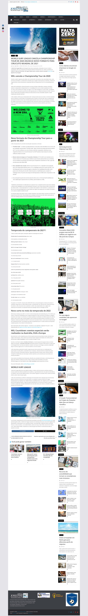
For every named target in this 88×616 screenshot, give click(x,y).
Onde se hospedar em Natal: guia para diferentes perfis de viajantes (66, 541)
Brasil (15, 16)
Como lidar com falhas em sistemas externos (71, 374)
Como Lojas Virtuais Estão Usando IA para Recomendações (71, 354)
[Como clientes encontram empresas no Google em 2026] (68, 56)
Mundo (27, 16)
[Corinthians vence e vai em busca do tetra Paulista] (17, 445)
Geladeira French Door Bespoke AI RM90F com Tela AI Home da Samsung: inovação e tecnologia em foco (71, 276)
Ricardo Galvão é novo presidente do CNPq (71, 442)
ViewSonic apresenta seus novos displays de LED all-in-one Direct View (44, 437)
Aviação (24, 19)
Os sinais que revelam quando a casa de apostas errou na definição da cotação (71, 172)
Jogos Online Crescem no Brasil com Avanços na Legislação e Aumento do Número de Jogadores (72, 197)
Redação (13, 66)
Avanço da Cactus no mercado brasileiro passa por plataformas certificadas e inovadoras (72, 180)
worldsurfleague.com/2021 (29, 363)
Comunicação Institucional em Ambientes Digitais (70, 368)
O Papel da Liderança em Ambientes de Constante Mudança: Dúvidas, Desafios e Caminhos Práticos (72, 115)
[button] (17, 17)
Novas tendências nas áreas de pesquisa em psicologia (71, 427)
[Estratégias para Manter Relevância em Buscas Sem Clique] (62, 333)
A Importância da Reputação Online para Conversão (71, 346)
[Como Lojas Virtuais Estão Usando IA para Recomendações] (62, 354)
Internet (61, 312)
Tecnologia (16, 19)
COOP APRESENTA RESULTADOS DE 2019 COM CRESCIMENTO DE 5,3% (21, 437)
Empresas (42, 16)
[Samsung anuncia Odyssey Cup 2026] (68, 137)
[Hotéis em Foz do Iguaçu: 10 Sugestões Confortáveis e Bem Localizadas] (62, 566)
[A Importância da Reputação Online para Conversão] (62, 347)
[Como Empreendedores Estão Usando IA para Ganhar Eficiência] (62, 123)
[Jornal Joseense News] (11, 19)
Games (61, 144)
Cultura (62, 19)
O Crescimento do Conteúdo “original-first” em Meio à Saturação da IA (72, 259)
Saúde (55, 19)
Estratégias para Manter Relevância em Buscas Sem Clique (72, 332)
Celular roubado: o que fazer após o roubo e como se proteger (71, 499)
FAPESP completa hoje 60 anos (72, 448)
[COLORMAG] (19, 593)
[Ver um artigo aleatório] (76, 19)
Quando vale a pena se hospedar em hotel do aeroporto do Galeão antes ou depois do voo (71, 580)
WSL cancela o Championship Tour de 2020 (35, 66)
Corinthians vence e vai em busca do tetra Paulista (16, 455)
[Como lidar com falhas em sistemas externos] (62, 375)
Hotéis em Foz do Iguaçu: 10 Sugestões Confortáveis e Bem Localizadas (72, 566)
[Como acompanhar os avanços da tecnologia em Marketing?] (62, 268)
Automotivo (32, 19)
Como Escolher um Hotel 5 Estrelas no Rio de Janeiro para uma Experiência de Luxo (72, 557)
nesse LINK (50, 71)
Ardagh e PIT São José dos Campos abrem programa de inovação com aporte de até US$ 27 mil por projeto (71, 251)
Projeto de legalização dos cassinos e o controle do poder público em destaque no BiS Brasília (72, 188)
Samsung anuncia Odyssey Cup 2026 (65, 148)
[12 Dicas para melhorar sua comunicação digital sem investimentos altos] (62, 361)
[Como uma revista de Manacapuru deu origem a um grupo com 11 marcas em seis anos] (62, 96)
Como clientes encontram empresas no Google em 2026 (68, 68)
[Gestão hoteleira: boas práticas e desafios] (62, 574)
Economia (35, 16)
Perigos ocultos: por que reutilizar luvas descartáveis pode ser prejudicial (72, 419)
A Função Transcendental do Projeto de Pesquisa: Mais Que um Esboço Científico (68, 401)
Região (21, 16)
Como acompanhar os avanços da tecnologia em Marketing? (71, 267)
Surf (16, 55)
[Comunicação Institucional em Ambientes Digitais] (62, 368)
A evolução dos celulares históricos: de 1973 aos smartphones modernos (72, 492)
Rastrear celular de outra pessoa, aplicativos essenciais (72, 514)
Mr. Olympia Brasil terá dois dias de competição (48, 455)
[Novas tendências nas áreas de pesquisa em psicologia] (62, 428)
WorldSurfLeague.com (37, 327)
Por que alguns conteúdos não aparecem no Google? (68, 317)
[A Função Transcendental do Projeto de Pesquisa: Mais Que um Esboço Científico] (68, 388)
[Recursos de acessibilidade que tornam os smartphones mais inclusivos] (68, 462)
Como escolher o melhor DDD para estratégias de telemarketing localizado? (72, 507)
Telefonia (61, 469)
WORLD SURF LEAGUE (23, 66)
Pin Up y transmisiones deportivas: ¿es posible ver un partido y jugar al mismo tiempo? (72, 205)
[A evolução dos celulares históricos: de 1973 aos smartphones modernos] (62, 493)
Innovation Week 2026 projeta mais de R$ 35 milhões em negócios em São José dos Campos (67, 233)
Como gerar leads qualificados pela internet (70, 339)
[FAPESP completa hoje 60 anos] (62, 449)
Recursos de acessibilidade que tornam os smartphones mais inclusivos (67, 475)
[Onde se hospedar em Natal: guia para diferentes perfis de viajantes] (68, 528)
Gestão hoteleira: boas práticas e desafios (71, 573)
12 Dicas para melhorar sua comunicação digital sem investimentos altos (72, 361)
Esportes (61, 16)
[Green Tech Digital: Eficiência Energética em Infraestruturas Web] (62, 292)
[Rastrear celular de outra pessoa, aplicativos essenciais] (62, 514)
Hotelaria (16, 22)
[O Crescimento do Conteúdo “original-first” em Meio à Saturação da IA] (62, 260)
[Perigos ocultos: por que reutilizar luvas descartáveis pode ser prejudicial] (62, 420)
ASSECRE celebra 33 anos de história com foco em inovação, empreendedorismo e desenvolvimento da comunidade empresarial (72, 86)
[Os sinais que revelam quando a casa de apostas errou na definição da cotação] (62, 173)
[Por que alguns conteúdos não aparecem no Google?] (68, 305)
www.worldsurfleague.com (47, 420)
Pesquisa (61, 395)
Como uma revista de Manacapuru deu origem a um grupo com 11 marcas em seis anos (72, 95)
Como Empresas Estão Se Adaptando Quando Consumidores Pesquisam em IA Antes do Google (72, 105)
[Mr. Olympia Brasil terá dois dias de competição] (49, 445)
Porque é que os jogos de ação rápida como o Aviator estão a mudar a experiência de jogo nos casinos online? (72, 163)
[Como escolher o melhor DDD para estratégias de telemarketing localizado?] (62, 507)
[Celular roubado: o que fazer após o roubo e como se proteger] (62, 500)
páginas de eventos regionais (25, 327)
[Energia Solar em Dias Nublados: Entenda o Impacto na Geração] (62, 285)
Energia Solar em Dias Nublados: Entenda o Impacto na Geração (71, 284)
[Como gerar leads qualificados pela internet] (62, 340)
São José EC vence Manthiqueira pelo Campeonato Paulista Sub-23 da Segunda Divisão (32, 457)
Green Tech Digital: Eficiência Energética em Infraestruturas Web (72, 291)
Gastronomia (48, 19)
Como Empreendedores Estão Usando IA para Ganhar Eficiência (71, 123)
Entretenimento (51, 16)
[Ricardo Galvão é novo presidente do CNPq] (62, 443)
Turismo (40, 19)
